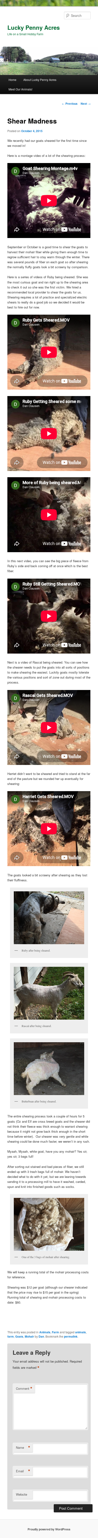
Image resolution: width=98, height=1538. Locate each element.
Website (21, 1494)
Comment (24, 1388)
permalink (71, 1336)
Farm (55, 1332)
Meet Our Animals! (20, 89)
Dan (41, 1336)
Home (12, 80)
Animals (44, 1332)
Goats (19, 1336)
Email (23, 1471)
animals (80, 1332)
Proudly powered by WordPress (49, 1529)
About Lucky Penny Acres (39, 80)
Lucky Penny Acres (33, 27)
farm (10, 1336)
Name (23, 1447)
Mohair (29, 1336)
